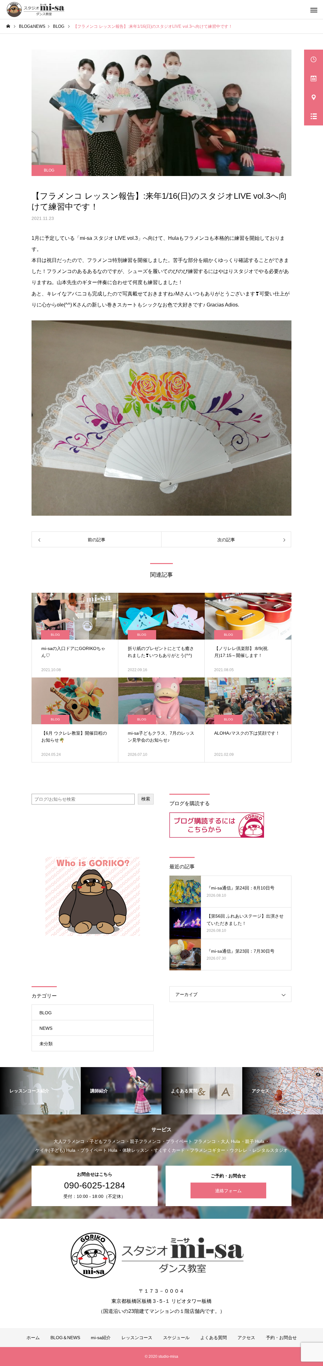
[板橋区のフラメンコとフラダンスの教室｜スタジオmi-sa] (37, 9)
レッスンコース (136, 1337)
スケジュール (176, 1337)
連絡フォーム (228, 1190)
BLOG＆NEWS (65, 1337)
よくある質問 (213, 1337)
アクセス (246, 1337)
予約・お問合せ (281, 1337)
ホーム (33, 1337)
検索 (145, 798)
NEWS (45, 1028)
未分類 (46, 1043)
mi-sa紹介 (101, 1337)
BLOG (49, 170)
